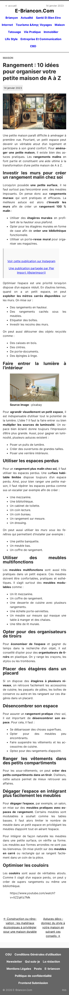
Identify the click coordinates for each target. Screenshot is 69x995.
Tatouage (14, 32)
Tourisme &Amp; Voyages (34, 25)
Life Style (11, 39)
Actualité (27, 17)
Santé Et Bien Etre (48, 17)
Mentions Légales (19, 968)
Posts (38, 968)
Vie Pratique (32, 32)
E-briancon (52, 968)
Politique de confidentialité (33, 976)
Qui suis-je (32, 961)
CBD (33, 46)
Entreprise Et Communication (41, 39)
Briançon (11, 17)
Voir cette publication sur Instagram (31, 261)
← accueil (10, 5)
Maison (60, 25)
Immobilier (51, 32)
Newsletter (14, 961)
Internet (7, 25)
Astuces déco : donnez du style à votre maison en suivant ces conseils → (53, 927)
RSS (64, 990)
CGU (8, 954)
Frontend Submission (33, 983)
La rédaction (51, 961)
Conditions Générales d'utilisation (38, 954)
